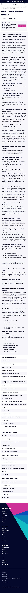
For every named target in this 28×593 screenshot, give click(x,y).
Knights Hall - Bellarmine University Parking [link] (12, 395)
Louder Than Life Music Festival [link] (9, 462)
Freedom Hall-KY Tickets (9, 347)
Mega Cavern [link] (5, 407)
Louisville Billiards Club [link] (7, 398)
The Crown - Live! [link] (6, 485)
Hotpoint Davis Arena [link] (6, 386)
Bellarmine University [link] (6, 367)
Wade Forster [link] (5, 474)
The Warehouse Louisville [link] (7, 423)
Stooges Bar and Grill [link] (6, 414)
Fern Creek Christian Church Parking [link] (10, 373)
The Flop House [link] (5, 497)
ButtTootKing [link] (5, 494)
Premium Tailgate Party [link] (7, 445)
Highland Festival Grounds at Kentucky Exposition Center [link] (13, 377)
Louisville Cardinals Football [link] (8, 448)
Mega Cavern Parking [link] (7, 410)
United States (11, 7)
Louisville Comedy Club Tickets (11, 351)
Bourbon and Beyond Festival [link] (8, 465)
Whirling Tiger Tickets (9, 343)
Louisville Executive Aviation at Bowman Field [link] (12, 401)
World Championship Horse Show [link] (9, 435)
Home (2, 7)
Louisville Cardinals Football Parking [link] (10, 451)
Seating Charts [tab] (11, 18)
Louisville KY (23, 7)
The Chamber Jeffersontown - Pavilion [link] (10, 417)
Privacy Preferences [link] (6, 582)
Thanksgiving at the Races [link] (8, 488)
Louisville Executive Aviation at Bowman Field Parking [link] (14, 404)
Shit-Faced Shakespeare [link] (7, 491)
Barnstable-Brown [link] (6, 361)
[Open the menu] (2, 4)
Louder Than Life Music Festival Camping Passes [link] (13, 468)
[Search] (25, 4)
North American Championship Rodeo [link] (10, 442)
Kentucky (17, 7)
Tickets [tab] (4, 18)
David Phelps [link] (4, 459)
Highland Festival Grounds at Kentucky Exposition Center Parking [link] (13, 382)
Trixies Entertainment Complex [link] (9, 426)
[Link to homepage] (14, 4)
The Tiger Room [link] (5, 420)
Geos (6, 7)
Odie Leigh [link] (4, 471)
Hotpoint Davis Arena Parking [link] (8, 389)
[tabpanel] (14, 26)
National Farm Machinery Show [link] (9, 482)
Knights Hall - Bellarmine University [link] (10, 392)
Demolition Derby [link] (6, 439)
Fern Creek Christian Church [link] (8, 370)
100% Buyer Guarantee (16, 1)
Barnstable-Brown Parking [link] (8, 364)
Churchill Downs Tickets (9, 349)
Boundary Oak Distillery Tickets (11, 345)
